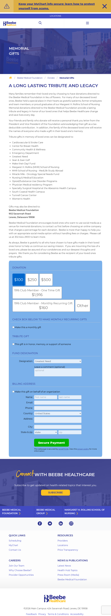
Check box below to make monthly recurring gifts (49, 319)
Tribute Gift (20, 336)
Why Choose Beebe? (20, 570)
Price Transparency (68, 550)
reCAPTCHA (63, 449)
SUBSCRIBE (55, 492)
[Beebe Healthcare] (9, 26)
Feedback (31, 614)
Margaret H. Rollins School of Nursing (85, 512)
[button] (104, 6)
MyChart (13, 545)
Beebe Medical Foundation (30, 78)
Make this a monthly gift (28, 327)
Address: (28, 419)
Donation (19, 267)
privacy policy (83, 449)
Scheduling (15, 540)
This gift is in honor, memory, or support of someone (43, 344)
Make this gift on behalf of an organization (37, 391)
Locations (55, 16)
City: (30, 427)
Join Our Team (16, 565)
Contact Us (15, 550)
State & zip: (27, 432)
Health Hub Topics (67, 570)
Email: (29, 402)
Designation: (26, 361)
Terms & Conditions (58, 614)
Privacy (42, 614)
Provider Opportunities (21, 575)
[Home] (10, 78)
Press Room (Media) (68, 575)
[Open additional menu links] (87, 23)
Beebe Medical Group (45, 512)
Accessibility (77, 614)
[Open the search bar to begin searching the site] (40, 23)
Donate (51, 78)
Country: (28, 413)
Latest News (64, 565)
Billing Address (23, 383)
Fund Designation (25, 353)
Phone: (29, 408)
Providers (63, 540)
